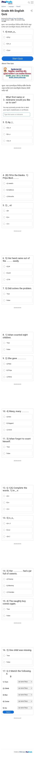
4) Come (6, 701)
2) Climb (6, 688)
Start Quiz (17, 58)
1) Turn (5, 682)
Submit (8, 712)
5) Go (5, 708)
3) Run (5, 695)
